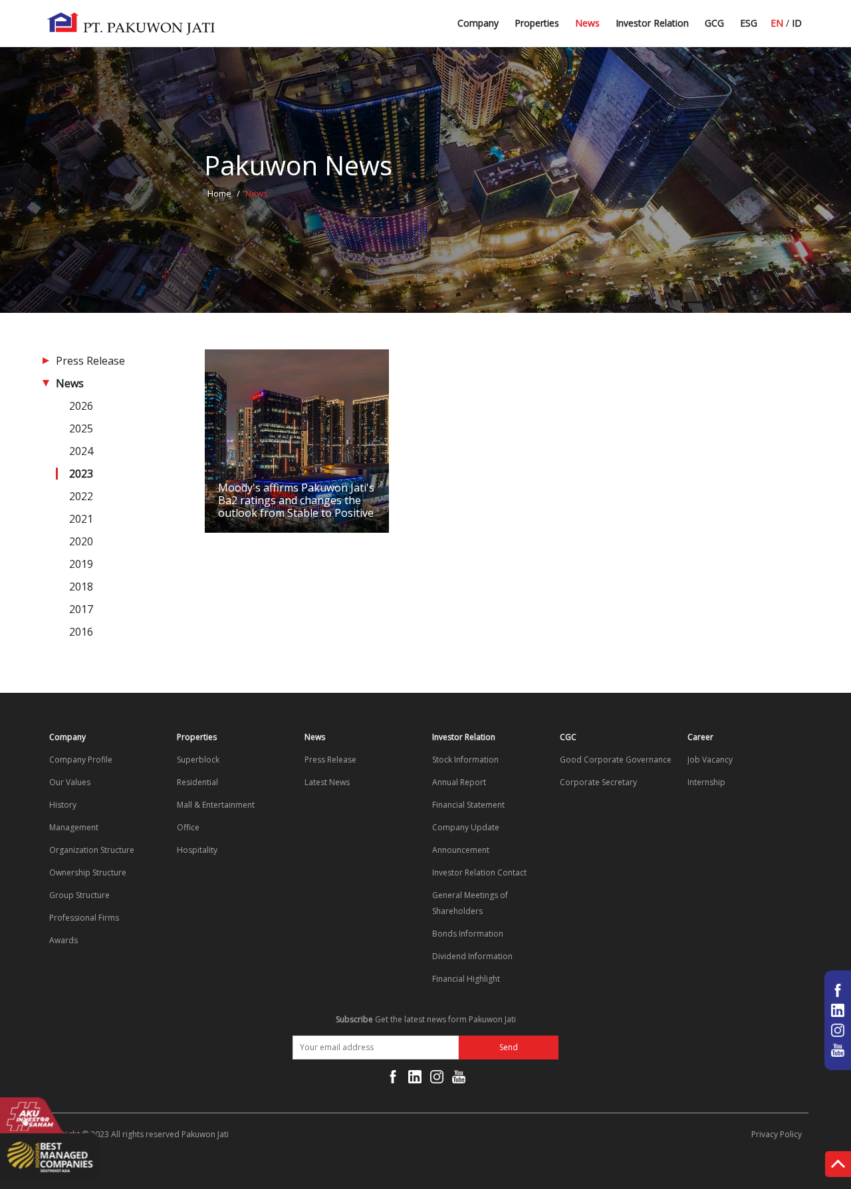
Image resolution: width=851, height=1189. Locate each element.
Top (838, 1167)
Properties (537, 23)
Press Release (90, 360)
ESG (748, 23)
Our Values (69, 782)
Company (478, 23)
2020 (81, 541)
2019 (81, 564)
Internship (706, 782)
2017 (81, 609)
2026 (81, 406)
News (587, 23)
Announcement (460, 850)
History (62, 804)
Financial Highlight (466, 978)
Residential (197, 782)
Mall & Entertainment (216, 804)
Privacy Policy (776, 1134)
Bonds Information (467, 933)
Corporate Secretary (598, 782)
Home (219, 193)
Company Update (465, 827)
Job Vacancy (710, 759)
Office (188, 827)
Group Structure (79, 895)
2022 (81, 496)
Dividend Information (472, 956)
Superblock (198, 759)
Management (73, 827)
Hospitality (197, 850)
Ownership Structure (87, 872)
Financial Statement (468, 804)
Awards (63, 940)
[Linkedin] (415, 1079)
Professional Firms (84, 917)
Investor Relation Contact (479, 872)
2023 (81, 473)
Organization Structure (91, 850)
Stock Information (465, 759)
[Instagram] (436, 1079)
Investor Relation (652, 23)
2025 (81, 428)
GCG (714, 23)
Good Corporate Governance (615, 759)
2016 (81, 631)
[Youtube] (458, 1079)
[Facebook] (393, 1079)
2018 (81, 586)
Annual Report (459, 782)
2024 (81, 451)
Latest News (602, 28)
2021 (81, 518)
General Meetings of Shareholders (470, 903)
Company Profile (80, 759)
